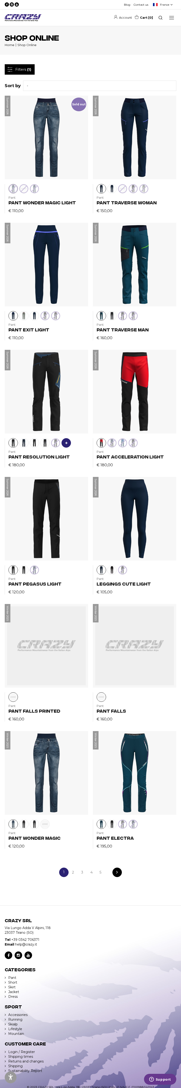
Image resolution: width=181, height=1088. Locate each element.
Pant (12, 978)
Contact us (140, 4)
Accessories (18, 1015)
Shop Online (27, 45)
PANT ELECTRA (115, 837)
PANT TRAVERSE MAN (123, 329)
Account (125, 17)
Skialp (13, 1024)
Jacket (13, 992)
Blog (127, 4)
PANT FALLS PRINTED (34, 710)
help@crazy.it (26, 944)
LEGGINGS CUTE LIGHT (124, 583)
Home (9, 45)
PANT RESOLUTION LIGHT (39, 456)
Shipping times (20, 1056)
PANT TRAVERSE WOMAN (127, 202)
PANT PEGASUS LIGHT (35, 583)
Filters (23, 69)
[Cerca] (160, 17)
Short (12, 982)
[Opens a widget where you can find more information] (160, 1080)
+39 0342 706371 (25, 940)
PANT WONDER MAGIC (34, 837)
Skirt (12, 987)
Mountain (16, 1034)
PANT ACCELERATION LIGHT (130, 456)
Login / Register (21, 1052)
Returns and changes (26, 1061)
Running (15, 1019)
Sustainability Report (25, 1071)
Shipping (15, 1066)
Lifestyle (15, 1029)
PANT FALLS (111, 710)
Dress (13, 996)
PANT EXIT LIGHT (28, 329)
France (164, 4)
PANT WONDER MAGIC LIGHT (42, 202)
